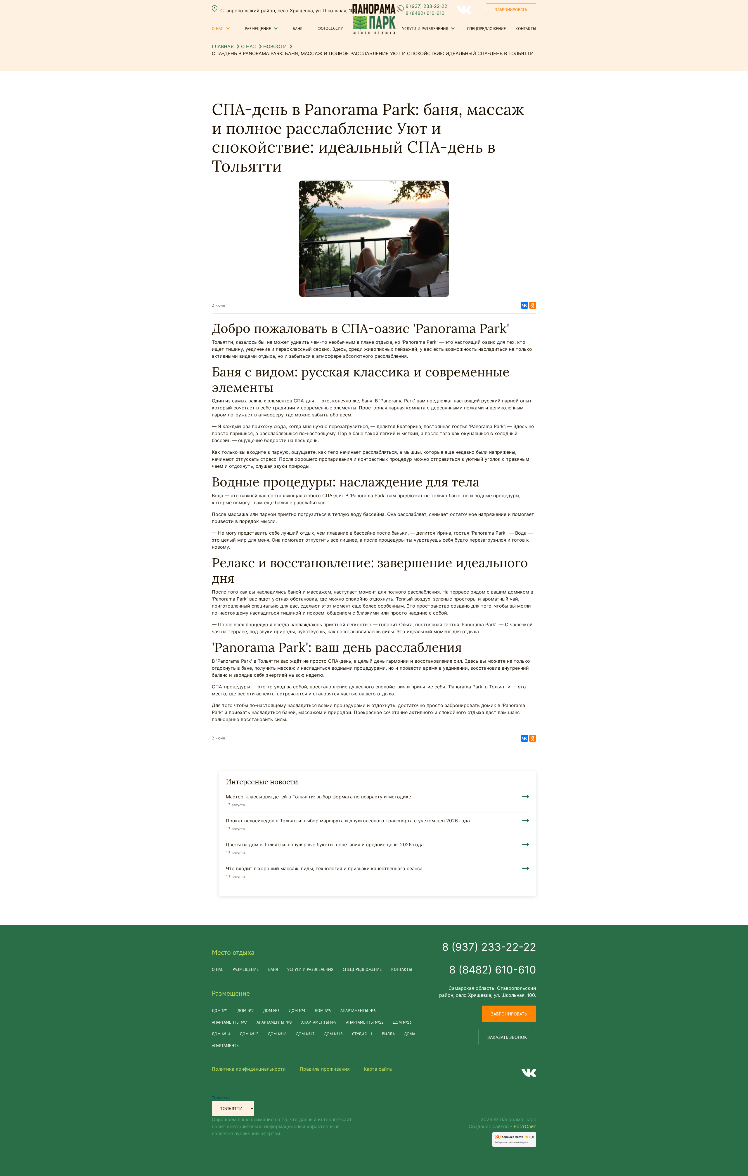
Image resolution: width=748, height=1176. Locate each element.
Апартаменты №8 (274, 1022)
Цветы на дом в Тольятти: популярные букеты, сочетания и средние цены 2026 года (325, 844)
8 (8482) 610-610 (425, 13)
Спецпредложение (486, 28)
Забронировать (511, 9)
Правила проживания (325, 1069)
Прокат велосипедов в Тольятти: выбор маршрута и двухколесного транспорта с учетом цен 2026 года (348, 820)
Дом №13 (402, 1022)
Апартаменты (226, 1045)
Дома (409, 1034)
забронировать (509, 1014)
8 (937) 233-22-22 (426, 6)
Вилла (388, 1034)
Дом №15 (249, 1034)
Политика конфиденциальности (249, 1069)
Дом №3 (271, 1010)
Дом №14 (221, 1034)
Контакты (525, 28)
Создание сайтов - (502, 1126)
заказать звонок (507, 1037)
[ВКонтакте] (524, 305)
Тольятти (221, 1097)
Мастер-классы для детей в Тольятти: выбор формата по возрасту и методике (318, 797)
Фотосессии (331, 28)
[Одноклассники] (532, 305)
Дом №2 (246, 1010)
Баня (297, 28)
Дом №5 (323, 1010)
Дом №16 (277, 1034)
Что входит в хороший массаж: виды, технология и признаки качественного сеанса (324, 868)
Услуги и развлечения (425, 28)
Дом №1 (220, 1010)
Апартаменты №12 (365, 1022)
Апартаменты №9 (319, 1022)
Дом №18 (333, 1034)
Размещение (258, 28)
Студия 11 (362, 1034)
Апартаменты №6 (358, 1010)
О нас (217, 28)
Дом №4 (297, 1010)
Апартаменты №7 (229, 1022)
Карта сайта (378, 1069)
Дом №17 (305, 1034)
